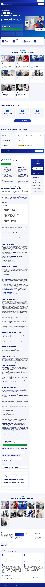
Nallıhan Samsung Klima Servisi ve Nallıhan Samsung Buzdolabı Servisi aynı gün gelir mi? (14, 476)
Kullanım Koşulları (38, 537)
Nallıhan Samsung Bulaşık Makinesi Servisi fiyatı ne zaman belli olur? (13, 482)
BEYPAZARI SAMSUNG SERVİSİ (37, 185)
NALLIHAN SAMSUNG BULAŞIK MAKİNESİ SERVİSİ (11, 214)
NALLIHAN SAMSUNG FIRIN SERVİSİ (9, 216)
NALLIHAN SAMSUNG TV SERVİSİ (9, 208)
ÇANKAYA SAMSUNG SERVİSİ (37, 188)
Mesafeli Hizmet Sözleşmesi (40, 538)
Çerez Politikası (38, 536)
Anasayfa (27, 533)
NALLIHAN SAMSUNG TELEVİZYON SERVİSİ (10, 209)
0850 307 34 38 (41, 1)
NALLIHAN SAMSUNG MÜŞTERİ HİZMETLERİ (10, 220)
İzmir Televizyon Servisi (24, 585)
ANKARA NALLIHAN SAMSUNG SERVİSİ (10, 219)
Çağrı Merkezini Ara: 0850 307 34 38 (23, 120)
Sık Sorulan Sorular (7, 222)
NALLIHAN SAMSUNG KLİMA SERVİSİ (9, 210)
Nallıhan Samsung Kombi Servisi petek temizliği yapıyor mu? (12, 485)
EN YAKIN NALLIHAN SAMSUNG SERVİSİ (10, 221)
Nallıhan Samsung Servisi (6, 196)
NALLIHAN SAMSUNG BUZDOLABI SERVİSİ (10, 211)
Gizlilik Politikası (38, 533)
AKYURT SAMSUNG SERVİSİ (36, 179)
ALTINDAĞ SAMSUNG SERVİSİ (37, 180)
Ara (8, 58)
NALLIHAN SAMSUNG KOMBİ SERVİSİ (9, 215)
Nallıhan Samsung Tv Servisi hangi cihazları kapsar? (11, 470)
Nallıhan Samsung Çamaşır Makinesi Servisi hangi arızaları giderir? (13, 479)
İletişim (27, 536)
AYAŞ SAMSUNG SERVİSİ (36, 182)
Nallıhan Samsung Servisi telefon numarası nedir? (10, 467)
